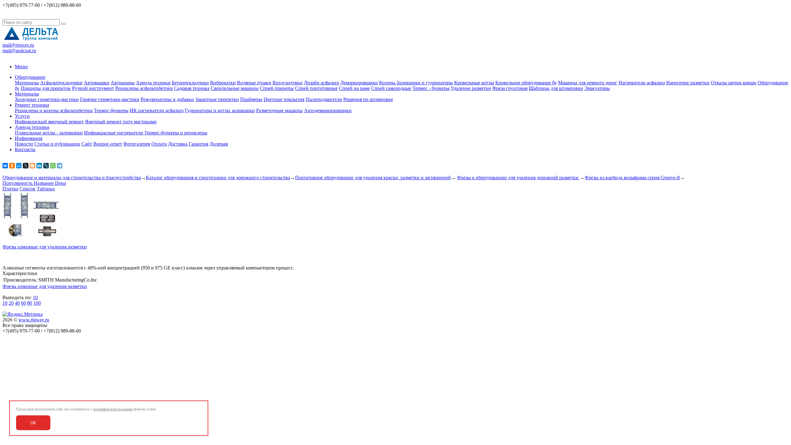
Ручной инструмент (93, 88)
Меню (21, 66)
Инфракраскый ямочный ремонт (49, 121)
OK (33, 423)
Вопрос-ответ (107, 143)
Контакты (25, 149)
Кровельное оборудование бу (526, 82)
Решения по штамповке (368, 99)
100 (37, 303)
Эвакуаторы (597, 88)
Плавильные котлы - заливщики (49, 132)
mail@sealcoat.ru (19, 50)
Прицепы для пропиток (46, 88)
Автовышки (96, 82)
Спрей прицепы (277, 88)
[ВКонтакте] (5, 165)
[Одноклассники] (12, 165)
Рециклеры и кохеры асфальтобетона (54, 110)
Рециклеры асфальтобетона (144, 88)
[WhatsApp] (53, 165)
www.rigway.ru (34, 319)
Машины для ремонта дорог (587, 82)
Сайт (87, 143)
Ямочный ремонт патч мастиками (121, 121)
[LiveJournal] (46, 165)
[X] (25, 165)
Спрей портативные (316, 88)
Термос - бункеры (431, 88)
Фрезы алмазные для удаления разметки (44, 246)
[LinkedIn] (39, 165)
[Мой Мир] (19, 165)
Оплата (159, 143)
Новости (24, 143)
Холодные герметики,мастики (47, 99)
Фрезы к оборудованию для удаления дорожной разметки (518, 177)
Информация (28, 138)
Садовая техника (191, 88)
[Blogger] (32, 165)
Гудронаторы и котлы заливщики (220, 110)
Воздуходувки (287, 82)
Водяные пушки (254, 82)
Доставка (178, 143)
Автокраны (123, 82)
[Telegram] (59, 165)
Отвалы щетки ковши (733, 82)
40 (17, 303)
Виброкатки (223, 82)
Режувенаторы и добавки (167, 99)
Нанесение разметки (687, 82)
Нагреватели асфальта (642, 82)
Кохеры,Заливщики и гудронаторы (416, 82)
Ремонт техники (32, 105)
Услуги (22, 116)
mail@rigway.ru (18, 45)
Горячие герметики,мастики (109, 99)
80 (29, 303)
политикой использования (113, 409)
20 (11, 303)
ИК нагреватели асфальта (157, 110)
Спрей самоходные (391, 88)
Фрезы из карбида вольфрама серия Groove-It (632, 177)
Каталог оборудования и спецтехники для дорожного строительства (218, 177)
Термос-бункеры (111, 110)
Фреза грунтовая (509, 88)
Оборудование (30, 77)
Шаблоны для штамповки (556, 88)
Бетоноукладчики (190, 82)
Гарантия (198, 143)
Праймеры (251, 99)
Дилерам (218, 143)
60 (23, 303)
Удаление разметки (471, 88)
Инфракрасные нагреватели (114, 132)
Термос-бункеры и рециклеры (175, 132)
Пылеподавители (324, 99)
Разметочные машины (279, 110)
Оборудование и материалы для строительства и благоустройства (71, 177)
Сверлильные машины (235, 88)
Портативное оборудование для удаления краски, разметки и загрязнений (373, 177)
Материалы (27, 82)
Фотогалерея (136, 143)
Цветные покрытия (284, 99)
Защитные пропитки (217, 99)
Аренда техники (153, 82)
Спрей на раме (354, 88)
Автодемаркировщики (328, 110)
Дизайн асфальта (321, 82)
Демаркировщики (359, 82)
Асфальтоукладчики (61, 82)
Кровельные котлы (474, 82)
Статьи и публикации (57, 143)
